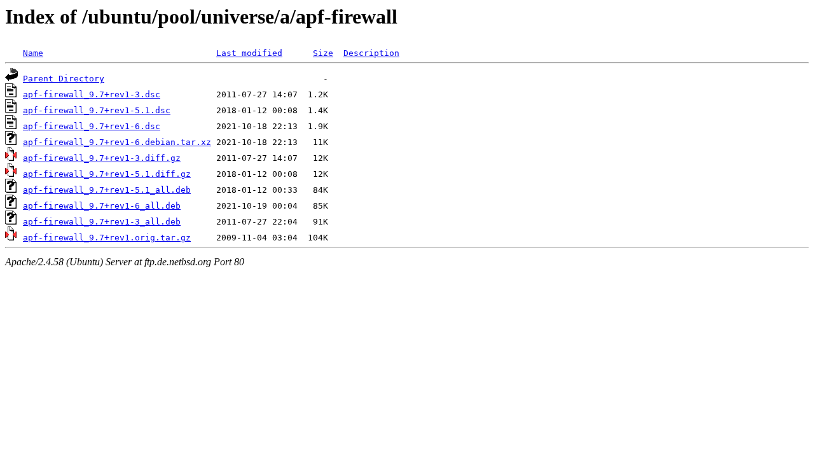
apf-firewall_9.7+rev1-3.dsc (91, 94)
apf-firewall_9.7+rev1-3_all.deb (102, 221)
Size (323, 53)
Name (33, 53)
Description (371, 53)
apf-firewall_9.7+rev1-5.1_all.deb (107, 190)
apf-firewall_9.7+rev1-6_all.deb (102, 206)
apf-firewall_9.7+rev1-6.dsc (91, 126)
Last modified (249, 53)
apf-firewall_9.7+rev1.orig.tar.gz (107, 237)
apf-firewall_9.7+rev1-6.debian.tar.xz (117, 142)
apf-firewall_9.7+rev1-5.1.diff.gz (107, 174)
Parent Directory (63, 78)
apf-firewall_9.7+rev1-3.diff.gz (102, 158)
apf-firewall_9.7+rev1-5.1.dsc (96, 110)
